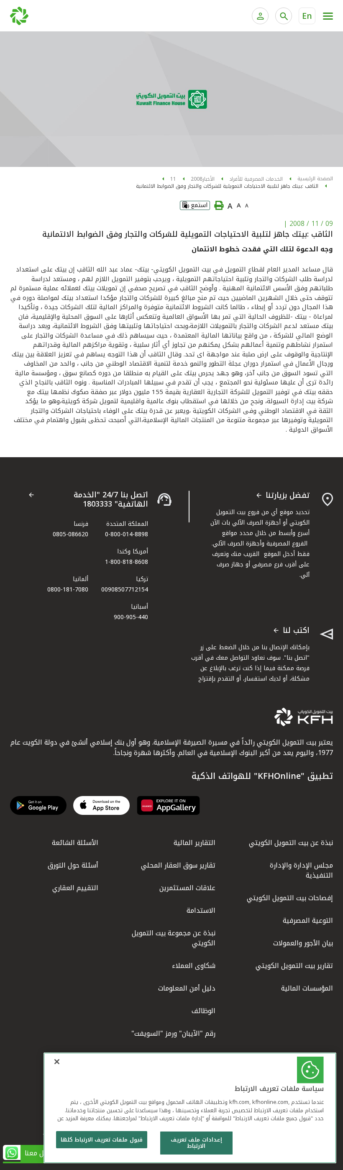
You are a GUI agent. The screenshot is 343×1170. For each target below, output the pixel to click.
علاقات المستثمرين (187, 887)
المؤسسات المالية (307, 988)
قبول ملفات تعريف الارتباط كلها (102, 1139)
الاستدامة (201, 910)
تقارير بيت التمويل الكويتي (294, 965)
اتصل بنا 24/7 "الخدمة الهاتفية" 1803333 (111, 500)
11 (173, 179)
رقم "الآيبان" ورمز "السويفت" (173, 1033)
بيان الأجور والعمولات (303, 943)
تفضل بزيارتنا (288, 495)
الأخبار (208, 179)
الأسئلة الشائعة (75, 842)
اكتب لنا (296, 630)
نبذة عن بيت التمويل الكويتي (291, 842)
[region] (190, 1107)
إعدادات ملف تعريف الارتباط (196, 1143)
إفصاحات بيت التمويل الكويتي (290, 897)
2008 (196, 179)
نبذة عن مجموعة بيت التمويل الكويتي (173, 938)
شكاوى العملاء (193, 965)
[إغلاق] (57, 1061)
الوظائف (203, 1010)
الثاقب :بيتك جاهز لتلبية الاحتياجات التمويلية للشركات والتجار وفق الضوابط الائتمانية (227, 186)
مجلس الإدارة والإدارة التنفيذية (301, 870)
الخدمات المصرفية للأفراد (256, 179)
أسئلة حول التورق (73, 865)
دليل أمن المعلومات (186, 988)
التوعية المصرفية (308, 920)
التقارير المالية (194, 842)
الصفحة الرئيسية (315, 178)
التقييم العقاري (75, 887)
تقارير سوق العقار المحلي (178, 865)
